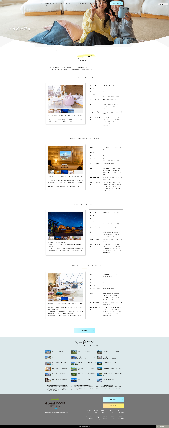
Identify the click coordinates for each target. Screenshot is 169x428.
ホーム (52, 50)
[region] (65, 99)
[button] (50, 97)
